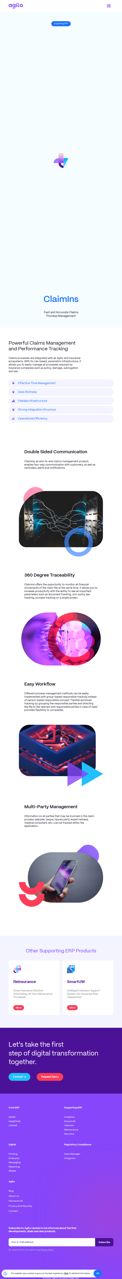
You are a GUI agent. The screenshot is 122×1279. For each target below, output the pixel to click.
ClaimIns (69, 1125)
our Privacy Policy (45, 1250)
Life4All (13, 1125)
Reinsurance (71, 1130)
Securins (69, 1134)
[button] (108, 6)
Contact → (19, 1077)
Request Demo (50, 1077)
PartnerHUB (16, 1201)
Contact (13, 1211)
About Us (14, 1196)
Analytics (69, 1117)
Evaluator (14, 1158)
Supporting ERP (61, 24)
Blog (11, 1191)
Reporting (14, 1167)
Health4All (14, 1121)
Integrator (70, 1158)
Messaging (14, 1162)
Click (66, 1273)
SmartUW (69, 1121)
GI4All (12, 1117)
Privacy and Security (20, 1206)
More (18, 1008)
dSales (12, 1171)
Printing (13, 1154)
